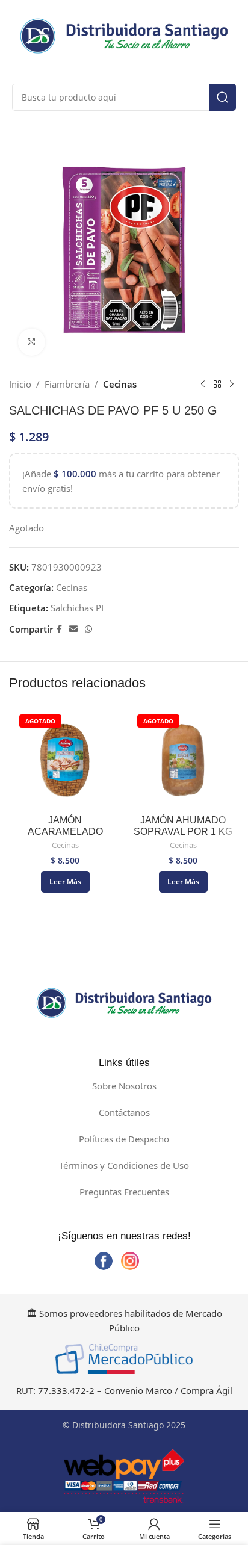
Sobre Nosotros (124, 1086)
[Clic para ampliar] (31, 342)
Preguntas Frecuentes (124, 1192)
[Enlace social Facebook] (59, 629)
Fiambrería (67, 384)
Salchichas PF (78, 608)
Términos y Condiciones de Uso (124, 1165)
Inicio (20, 384)
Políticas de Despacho (124, 1139)
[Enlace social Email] (73, 629)
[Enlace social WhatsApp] (88, 629)
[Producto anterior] (203, 384)
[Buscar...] (222, 97)
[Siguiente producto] (232, 384)
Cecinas (120, 384)
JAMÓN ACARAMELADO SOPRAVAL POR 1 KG (65, 831)
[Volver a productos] (217, 384)
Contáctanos (124, 1112)
